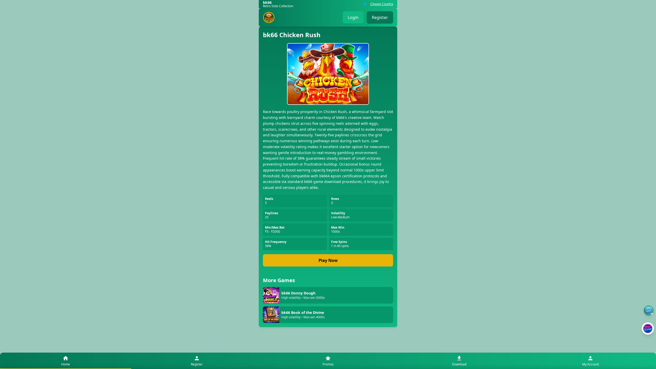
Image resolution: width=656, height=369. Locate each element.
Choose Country (381, 4)
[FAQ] (649, 310)
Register (380, 17)
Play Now (328, 260)
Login (353, 17)
